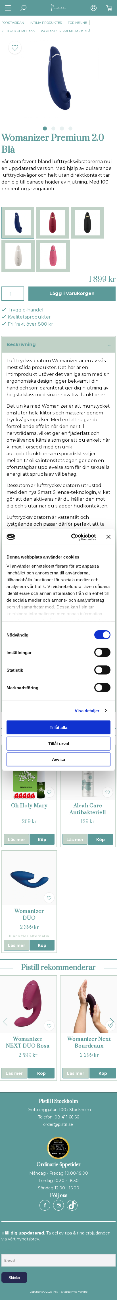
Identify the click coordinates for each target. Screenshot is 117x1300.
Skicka (14, 1277)
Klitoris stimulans (18, 31)
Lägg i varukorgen (72, 293)
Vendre (82, 1291)
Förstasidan (12, 23)
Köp (42, 839)
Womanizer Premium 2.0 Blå (66, 31)
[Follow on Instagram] (58, 1205)
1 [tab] (45, 128)
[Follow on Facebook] (45, 1205)
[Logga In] (93, 8)
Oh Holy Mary (29, 805)
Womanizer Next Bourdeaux (89, 1042)
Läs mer (16, 839)
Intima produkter (46, 23)
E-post (6, 1249)
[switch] (102, 652)
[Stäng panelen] (108, 537)
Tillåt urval (58, 743)
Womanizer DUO (29, 914)
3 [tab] (62, 128)
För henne (77, 23)
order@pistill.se (58, 1124)
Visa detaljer (87, 710)
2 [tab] (53, 128)
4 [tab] (70, 128)
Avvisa (58, 759)
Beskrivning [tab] (21, 344)
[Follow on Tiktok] (72, 1205)
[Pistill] (58, 7)
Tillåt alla (58, 727)
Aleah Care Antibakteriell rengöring (88, 812)
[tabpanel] (58, 78)
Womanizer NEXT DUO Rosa (27, 1042)
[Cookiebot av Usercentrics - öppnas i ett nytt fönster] (72, 537)
